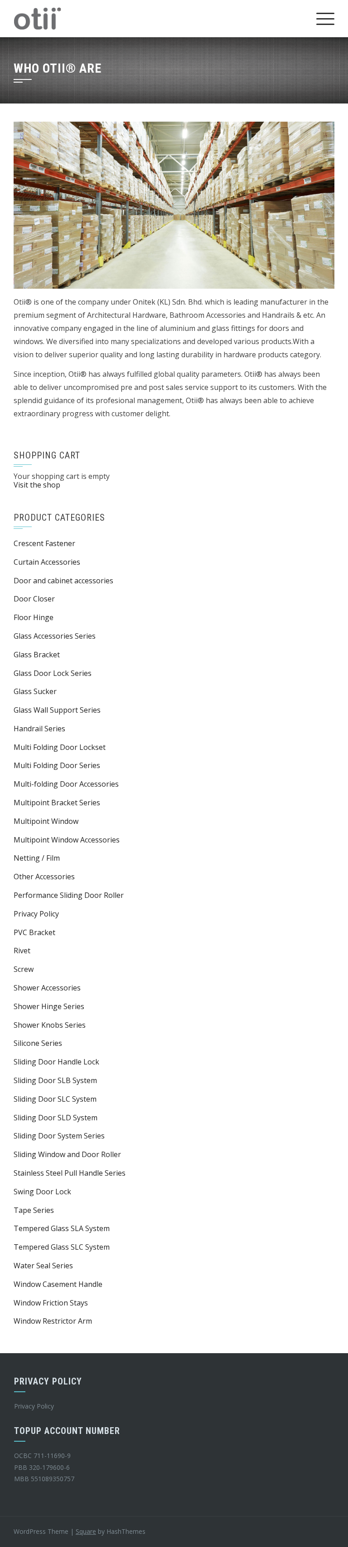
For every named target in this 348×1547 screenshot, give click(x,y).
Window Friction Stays (51, 1303)
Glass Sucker (35, 691)
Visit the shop (37, 485)
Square (86, 1531)
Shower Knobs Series (50, 1025)
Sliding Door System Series (59, 1136)
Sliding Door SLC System (55, 1099)
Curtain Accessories (47, 562)
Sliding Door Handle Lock (56, 1062)
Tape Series (34, 1210)
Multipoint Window (46, 821)
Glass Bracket (37, 655)
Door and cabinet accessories (63, 581)
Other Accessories (44, 877)
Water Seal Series (43, 1266)
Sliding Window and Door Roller (67, 1154)
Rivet (22, 951)
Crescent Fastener (44, 543)
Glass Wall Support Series (57, 710)
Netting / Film (37, 858)
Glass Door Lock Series (53, 673)
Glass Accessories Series (55, 636)
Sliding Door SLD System (55, 1118)
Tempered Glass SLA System (62, 1228)
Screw (24, 969)
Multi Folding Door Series (57, 765)
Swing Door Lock (42, 1192)
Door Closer (34, 599)
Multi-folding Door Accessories (66, 784)
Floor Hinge (33, 617)
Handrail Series (39, 729)
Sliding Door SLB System (55, 1080)
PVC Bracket (34, 932)
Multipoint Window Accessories (67, 840)
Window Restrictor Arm (53, 1321)
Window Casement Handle (58, 1284)
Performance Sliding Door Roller (69, 895)
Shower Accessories (47, 988)
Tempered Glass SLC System (62, 1247)
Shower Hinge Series (49, 1006)
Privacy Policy (36, 914)
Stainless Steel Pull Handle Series (70, 1173)
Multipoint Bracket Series (57, 803)
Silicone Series (38, 1043)
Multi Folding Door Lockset (60, 747)
